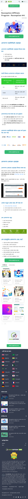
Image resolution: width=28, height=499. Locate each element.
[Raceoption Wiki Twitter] (15, 497)
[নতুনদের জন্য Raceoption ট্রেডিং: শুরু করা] (19, 291)
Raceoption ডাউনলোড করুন (7, 488)
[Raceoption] (14, 341)
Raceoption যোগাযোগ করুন (7, 495)
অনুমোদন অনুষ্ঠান (21, 486)
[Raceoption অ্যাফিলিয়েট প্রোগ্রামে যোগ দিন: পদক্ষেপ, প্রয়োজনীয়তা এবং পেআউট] (4, 410)
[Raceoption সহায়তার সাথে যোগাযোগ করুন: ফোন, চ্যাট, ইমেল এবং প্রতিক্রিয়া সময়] (19, 273)
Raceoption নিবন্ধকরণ (14, 5)
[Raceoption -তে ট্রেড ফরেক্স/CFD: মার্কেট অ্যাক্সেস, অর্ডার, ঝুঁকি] (7, 273)
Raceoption (4, 486)
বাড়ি (1, 10)
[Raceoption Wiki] (14, 450)
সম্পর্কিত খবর (4, 265)
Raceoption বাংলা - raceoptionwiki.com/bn (11, 492)
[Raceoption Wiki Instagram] (22, 497)
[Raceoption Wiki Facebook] (13, 497)
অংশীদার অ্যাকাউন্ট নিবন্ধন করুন (14, 345)
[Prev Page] (2, 324)
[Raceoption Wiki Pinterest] (24, 497)
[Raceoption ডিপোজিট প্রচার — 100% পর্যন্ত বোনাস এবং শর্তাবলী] (4, 396)
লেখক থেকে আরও (12, 265)
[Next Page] (5, 324)
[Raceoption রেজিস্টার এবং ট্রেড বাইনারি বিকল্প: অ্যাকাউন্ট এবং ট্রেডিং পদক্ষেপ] (4, 427)
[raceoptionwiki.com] (8, 2)
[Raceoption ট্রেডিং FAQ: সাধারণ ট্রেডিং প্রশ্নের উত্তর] (4, 434)
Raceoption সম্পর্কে (13, 486)
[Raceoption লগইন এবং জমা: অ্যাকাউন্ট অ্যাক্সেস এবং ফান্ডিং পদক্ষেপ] (7, 309)
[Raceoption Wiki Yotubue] (18, 497)
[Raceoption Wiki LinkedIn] (20, 497)
